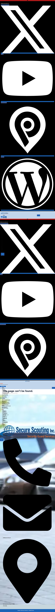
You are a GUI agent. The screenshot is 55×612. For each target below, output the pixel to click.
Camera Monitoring (5, 395)
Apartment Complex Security (6, 405)
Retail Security (4, 401)
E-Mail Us (1, 383)
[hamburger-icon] (38, 215)
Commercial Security (5, 404)
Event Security (4, 396)
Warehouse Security (5, 408)
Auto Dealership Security (6, 403)
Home (4, 215)
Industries (3, 398)
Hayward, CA (4, 412)
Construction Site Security (6, 399)
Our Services (5, 217)
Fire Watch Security (6, 221)
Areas (2, 409)
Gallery (3, 419)
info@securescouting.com (5, 3)
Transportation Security (5, 402)
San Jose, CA (4, 415)
